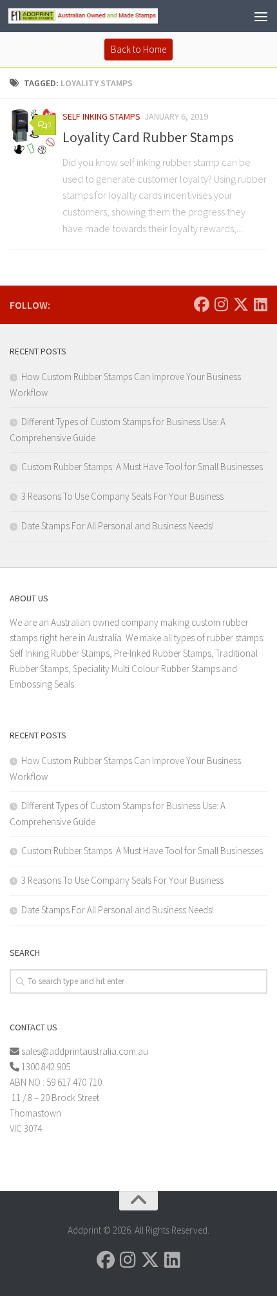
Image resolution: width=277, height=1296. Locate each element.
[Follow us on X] (241, 304)
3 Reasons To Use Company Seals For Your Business (122, 496)
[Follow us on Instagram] (221, 304)
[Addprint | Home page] (108, 16)
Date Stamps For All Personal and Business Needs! (117, 526)
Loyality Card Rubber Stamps (148, 137)
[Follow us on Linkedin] (260, 304)
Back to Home (138, 49)
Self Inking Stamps (101, 116)
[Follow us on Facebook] (201, 304)
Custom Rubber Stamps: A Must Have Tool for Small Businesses (142, 467)
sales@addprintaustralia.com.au (85, 1051)
